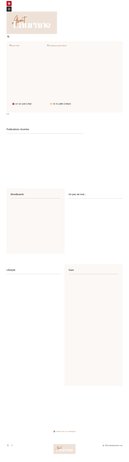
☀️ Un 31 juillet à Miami (60, 104)
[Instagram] (9, 9)
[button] (8, 36)
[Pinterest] (9, 3)
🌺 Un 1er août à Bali (21, 104)
